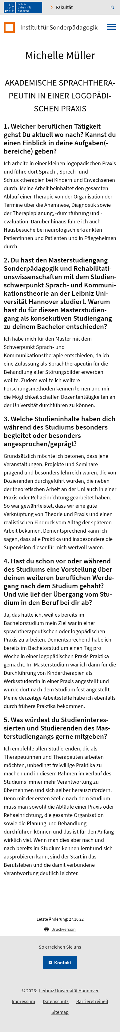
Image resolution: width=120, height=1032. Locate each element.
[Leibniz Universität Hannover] (23, 7)
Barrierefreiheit (92, 1001)
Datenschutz (56, 1001)
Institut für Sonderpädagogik (59, 27)
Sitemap (60, 1012)
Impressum (23, 1001)
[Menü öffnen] (111, 28)
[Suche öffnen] (113, 7)
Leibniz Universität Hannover (69, 990)
